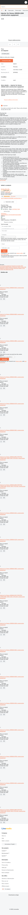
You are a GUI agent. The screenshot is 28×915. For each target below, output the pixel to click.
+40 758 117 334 (16, 209)
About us (4, 835)
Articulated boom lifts (8, 269)
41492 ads (7, 191)
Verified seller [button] (6, 190)
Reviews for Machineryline (8, 870)
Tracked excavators (16, 265)
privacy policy (20, 253)
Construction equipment (5, 265)
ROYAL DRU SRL (5, 189)
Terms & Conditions (6, 862)
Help (3, 838)
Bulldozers (2, 268)
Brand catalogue (5, 872)
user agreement (4, 254)
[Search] (25, 6)
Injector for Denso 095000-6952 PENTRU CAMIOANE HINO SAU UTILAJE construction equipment (12, 458)
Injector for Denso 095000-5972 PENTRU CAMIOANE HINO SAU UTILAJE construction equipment (12, 597)
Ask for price (6, 53)
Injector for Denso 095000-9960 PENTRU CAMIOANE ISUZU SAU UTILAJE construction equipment (12, 811)
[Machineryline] (6, 10)
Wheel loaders (9, 267)
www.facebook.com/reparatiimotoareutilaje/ (11, 214)
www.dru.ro (3, 213)
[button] (26, 2)
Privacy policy (5, 865)
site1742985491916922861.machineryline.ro (11, 198)
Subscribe (4, 359)
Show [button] (10, 209)
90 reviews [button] (13, 196)
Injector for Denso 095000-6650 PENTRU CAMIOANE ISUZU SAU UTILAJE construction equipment (12, 486)
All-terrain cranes (16, 267)
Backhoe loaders (18, 268)
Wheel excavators (9, 268)
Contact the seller (6, 60)
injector (15, 63)
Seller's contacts (5, 840)
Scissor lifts (23, 267)
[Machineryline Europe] (10, 2)
